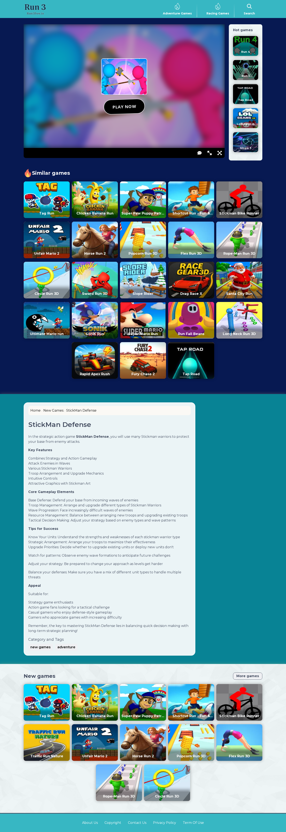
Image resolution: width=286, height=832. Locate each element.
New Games (53, 410)
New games (39, 676)
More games (247, 676)
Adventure (66, 647)
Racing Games (217, 13)
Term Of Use (193, 823)
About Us (90, 823)
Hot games (243, 30)
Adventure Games (177, 13)
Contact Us (137, 823)
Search (249, 13)
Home (35, 410)
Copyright (112, 823)
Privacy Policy (164, 823)
